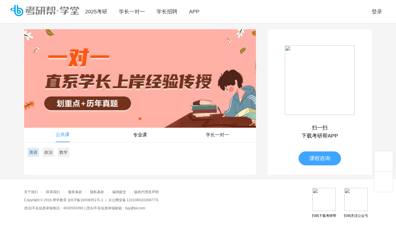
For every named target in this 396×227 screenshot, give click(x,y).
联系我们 (53, 192)
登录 (377, 11)
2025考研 (96, 11)
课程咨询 (319, 158)
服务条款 (75, 192)
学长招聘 (167, 11)
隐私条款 (97, 192)
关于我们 (31, 192)
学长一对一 (132, 11)
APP (194, 11)
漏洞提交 (119, 192)
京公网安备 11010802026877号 (133, 200)
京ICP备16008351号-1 (85, 200)
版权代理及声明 (146, 192)
